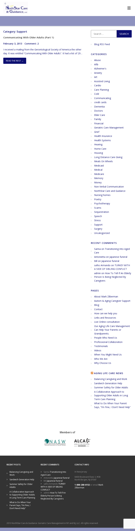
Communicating (102, 98)
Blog (96, 304)
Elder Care (99, 115)
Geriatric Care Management (109, 127)
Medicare (99, 174)
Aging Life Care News (108, 373)
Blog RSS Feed (102, 44)
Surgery (98, 228)
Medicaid (99, 165)
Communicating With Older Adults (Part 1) (28, 37)
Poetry (97, 199)
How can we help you (105, 313)
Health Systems (102, 140)
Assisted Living (102, 81)
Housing (98, 152)
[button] (129, 8)
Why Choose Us (102, 363)
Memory (98, 178)
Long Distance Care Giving (108, 157)
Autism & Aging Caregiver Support (112, 300)
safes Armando (102, 265)
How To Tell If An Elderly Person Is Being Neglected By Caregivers (112, 277)
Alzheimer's (100, 68)
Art (95, 77)
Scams (97, 207)
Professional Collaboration (108, 342)
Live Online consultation (107, 321)
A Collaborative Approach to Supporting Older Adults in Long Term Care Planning (111, 395)
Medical (98, 169)
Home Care (100, 148)
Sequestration (101, 211)
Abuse (97, 60)
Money (98, 182)
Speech (98, 216)
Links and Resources (105, 317)
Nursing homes (102, 195)
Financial (98, 123)
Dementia (99, 106)
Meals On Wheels (103, 161)
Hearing (98, 144)
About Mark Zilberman (106, 296)
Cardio (97, 85)
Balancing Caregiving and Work (110, 379)
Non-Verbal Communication (109, 186)
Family (97, 119)
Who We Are (101, 358)
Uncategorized (102, 233)
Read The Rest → (15, 60)
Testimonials (101, 346)
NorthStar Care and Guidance (109, 190)
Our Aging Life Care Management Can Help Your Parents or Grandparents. (112, 330)
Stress (97, 220)
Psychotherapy (102, 203)
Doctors (98, 110)
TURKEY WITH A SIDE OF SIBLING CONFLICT (53, 486)
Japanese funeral (118, 256)
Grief (96, 131)
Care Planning (101, 89)
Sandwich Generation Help (108, 383)
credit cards (100, 102)
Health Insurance (103, 136)
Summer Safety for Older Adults (111, 387)
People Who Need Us (105, 337)
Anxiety (98, 72)
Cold (96, 93)
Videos (97, 350)
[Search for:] (104, 34)
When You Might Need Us (108, 354)
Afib (96, 64)
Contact (98, 309)
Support (98, 224)
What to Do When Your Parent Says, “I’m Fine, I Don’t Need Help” (20, 505)
